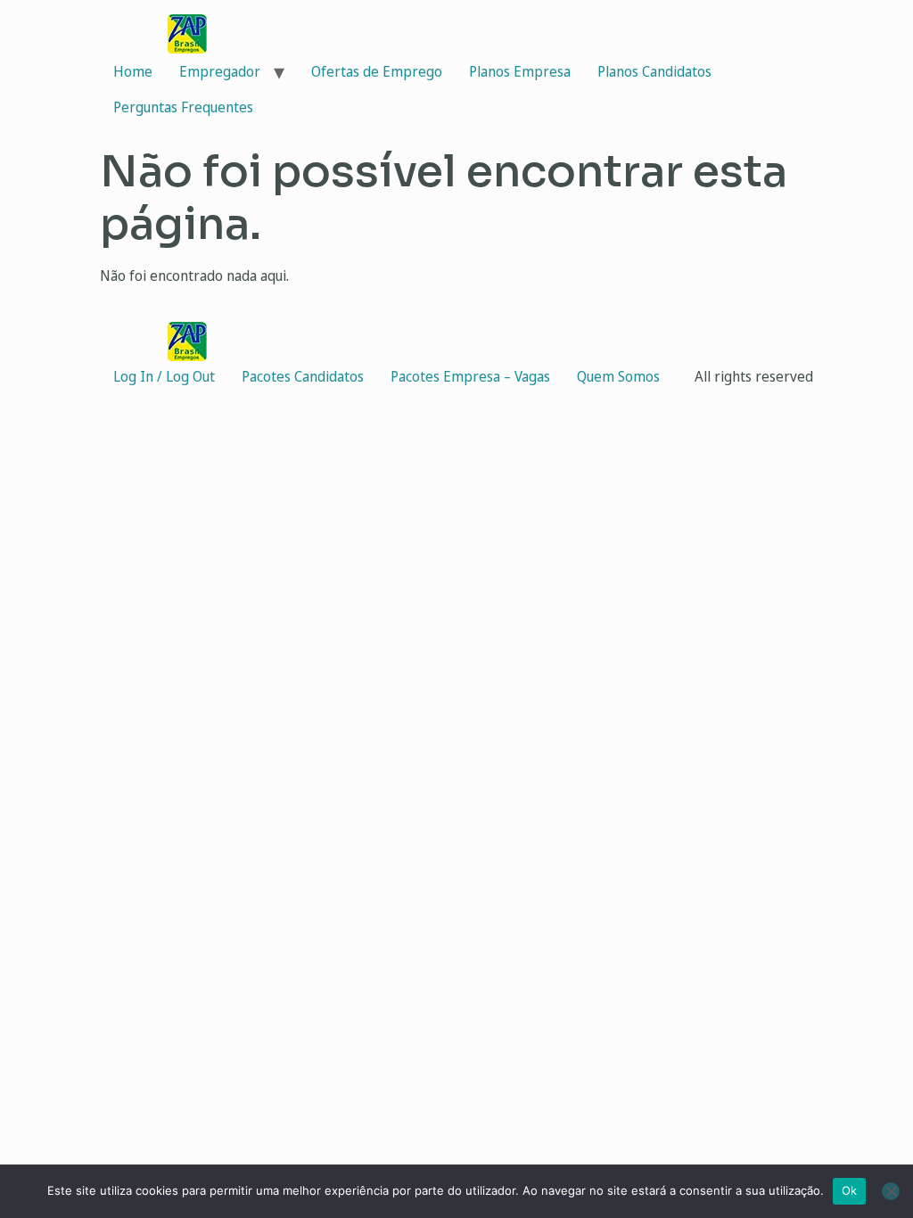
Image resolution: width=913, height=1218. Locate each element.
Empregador (219, 71)
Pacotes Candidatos (303, 376)
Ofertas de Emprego (376, 71)
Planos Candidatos (654, 71)
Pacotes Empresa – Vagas (470, 376)
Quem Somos (618, 376)
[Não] (891, 1191)
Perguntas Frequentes (183, 107)
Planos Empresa (520, 71)
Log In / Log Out (164, 376)
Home (132, 71)
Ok (850, 1190)
